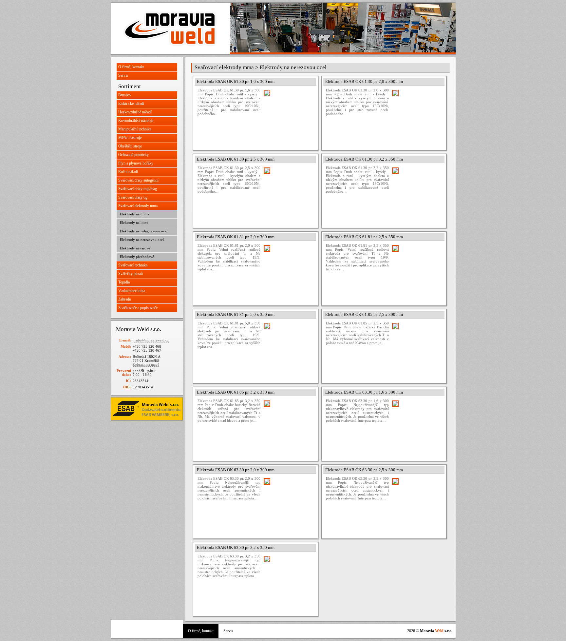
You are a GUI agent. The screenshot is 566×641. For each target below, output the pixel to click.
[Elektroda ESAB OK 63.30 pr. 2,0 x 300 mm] (288, 502)
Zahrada (124, 299)
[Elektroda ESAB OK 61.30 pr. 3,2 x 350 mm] (416, 192)
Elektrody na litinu (134, 222)
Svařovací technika (132, 265)
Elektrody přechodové (137, 257)
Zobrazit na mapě (146, 364)
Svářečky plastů (130, 273)
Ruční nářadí (128, 171)
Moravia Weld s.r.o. (170, 28)
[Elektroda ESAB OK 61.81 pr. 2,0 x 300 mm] (288, 269)
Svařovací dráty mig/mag (137, 188)
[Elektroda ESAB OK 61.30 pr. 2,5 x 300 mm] (288, 192)
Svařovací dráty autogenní (138, 180)
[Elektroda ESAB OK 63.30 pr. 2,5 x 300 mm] (416, 502)
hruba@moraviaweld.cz (151, 340)
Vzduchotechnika (131, 290)
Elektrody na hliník (134, 214)
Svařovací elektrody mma (138, 206)
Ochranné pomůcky (133, 154)
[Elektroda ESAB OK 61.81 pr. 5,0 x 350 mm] (288, 347)
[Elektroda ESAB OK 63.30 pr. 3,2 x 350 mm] (288, 580)
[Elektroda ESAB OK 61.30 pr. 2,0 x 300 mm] (416, 114)
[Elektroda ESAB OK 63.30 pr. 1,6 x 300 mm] (416, 425)
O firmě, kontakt (131, 67)
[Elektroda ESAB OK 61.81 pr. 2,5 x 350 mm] (416, 269)
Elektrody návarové (135, 248)
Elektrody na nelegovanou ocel (143, 231)
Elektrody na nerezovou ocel (142, 240)
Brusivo (124, 95)
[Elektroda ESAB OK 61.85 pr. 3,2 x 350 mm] (288, 425)
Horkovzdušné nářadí (135, 112)
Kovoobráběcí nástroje (135, 120)
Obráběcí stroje (130, 146)
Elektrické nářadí (131, 103)
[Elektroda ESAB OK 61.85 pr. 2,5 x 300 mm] (416, 347)
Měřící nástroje (130, 137)
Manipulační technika (134, 129)
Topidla (124, 282)
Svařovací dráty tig (132, 197)
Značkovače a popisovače (138, 307)
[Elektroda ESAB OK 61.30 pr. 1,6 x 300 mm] (288, 114)
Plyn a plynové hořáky (135, 163)
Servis (123, 75)
